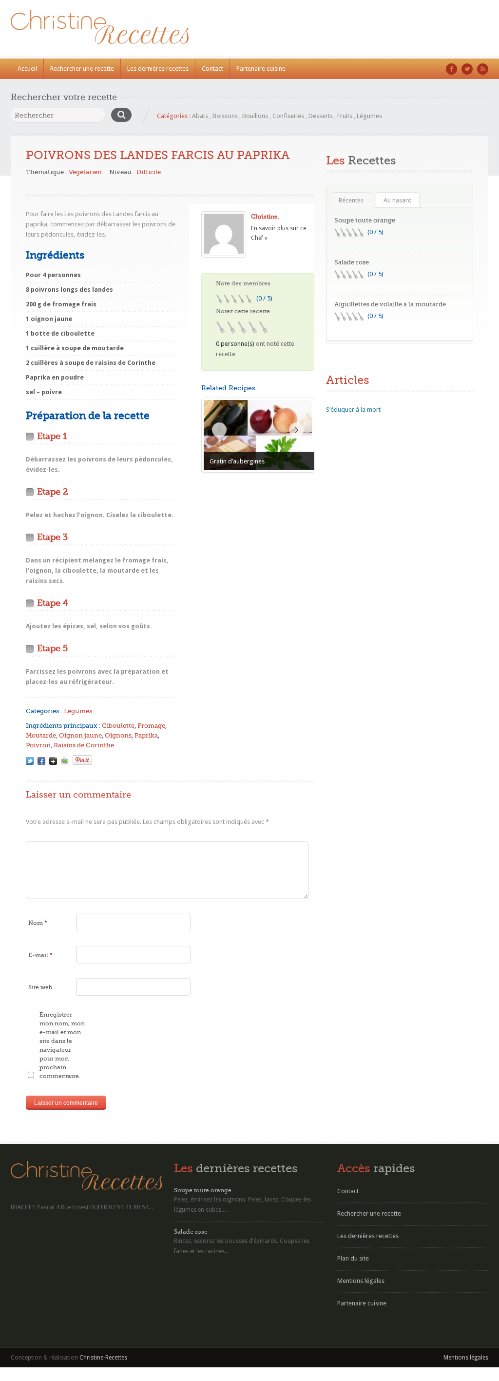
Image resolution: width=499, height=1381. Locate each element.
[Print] (65, 761)
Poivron (38, 745)
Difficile (148, 172)
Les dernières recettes (158, 68)
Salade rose (351, 262)
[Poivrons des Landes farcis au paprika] (30, 761)
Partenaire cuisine (261, 68)
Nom (37, 923)
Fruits (344, 116)
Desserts (320, 116)
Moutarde (41, 735)
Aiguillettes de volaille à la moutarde (390, 304)
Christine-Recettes (103, 1357)
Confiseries (288, 116)
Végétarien (85, 172)
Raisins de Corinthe (84, 745)
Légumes (369, 116)
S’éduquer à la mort (353, 409)
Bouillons (255, 116)
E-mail (40, 955)
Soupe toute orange (364, 220)
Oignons (118, 735)
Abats (200, 116)
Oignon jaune (80, 735)
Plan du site (353, 1258)
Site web (40, 987)
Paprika (146, 735)
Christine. (265, 216)
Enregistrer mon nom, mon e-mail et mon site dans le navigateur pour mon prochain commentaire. (62, 1045)
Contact (212, 68)
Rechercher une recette (82, 68)
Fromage (151, 725)
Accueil (27, 68)
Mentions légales (360, 1280)
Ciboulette (118, 725)
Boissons (225, 116)
